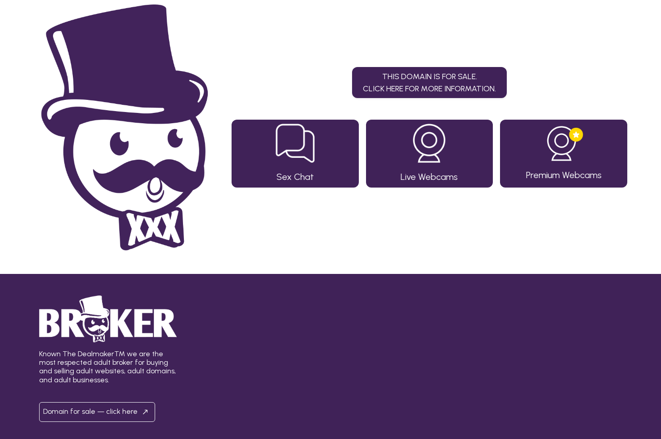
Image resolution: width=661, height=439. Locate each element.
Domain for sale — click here (91, 411)
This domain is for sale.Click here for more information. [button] (429, 82)
